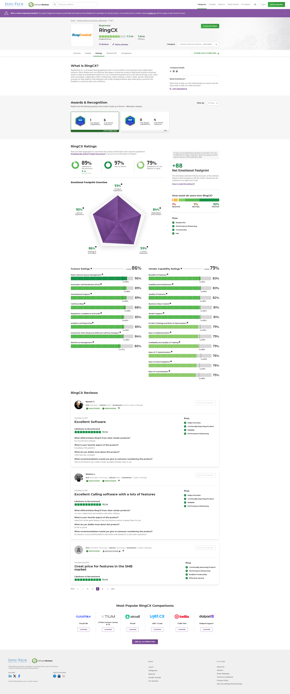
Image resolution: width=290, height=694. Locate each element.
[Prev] (77, 588)
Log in (150, 667)
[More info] (121, 184)
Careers (220, 670)
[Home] (39, 4)
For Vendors (245, 4)
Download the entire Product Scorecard (88, 154)
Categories (202, 4)
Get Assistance (179, 89)
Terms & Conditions (225, 677)
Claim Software (210, 26)
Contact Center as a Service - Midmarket (92, 20)
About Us (221, 4)
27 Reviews (104, 44)
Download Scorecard (205, 53)
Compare (212, 4)
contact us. (151, 13)
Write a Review (276, 4)
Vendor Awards (233, 4)
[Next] (107, 588)
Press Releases (223, 674)
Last (112, 589)
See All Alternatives (145, 642)
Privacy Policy (222, 680)
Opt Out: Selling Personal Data (229, 684)
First (72, 589)
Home (73, 20)
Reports (151, 674)
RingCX (111, 20)
